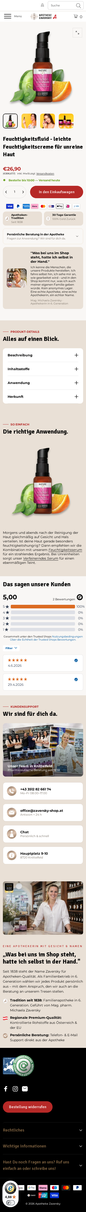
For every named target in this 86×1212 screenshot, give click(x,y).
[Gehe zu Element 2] (29, 121)
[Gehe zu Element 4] (66, 121)
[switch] (10, 1202)
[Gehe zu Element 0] (10, 121)
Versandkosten (45, 173)
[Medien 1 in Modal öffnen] (77, 32)
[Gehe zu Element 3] (47, 121)
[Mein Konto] (43, 5)
